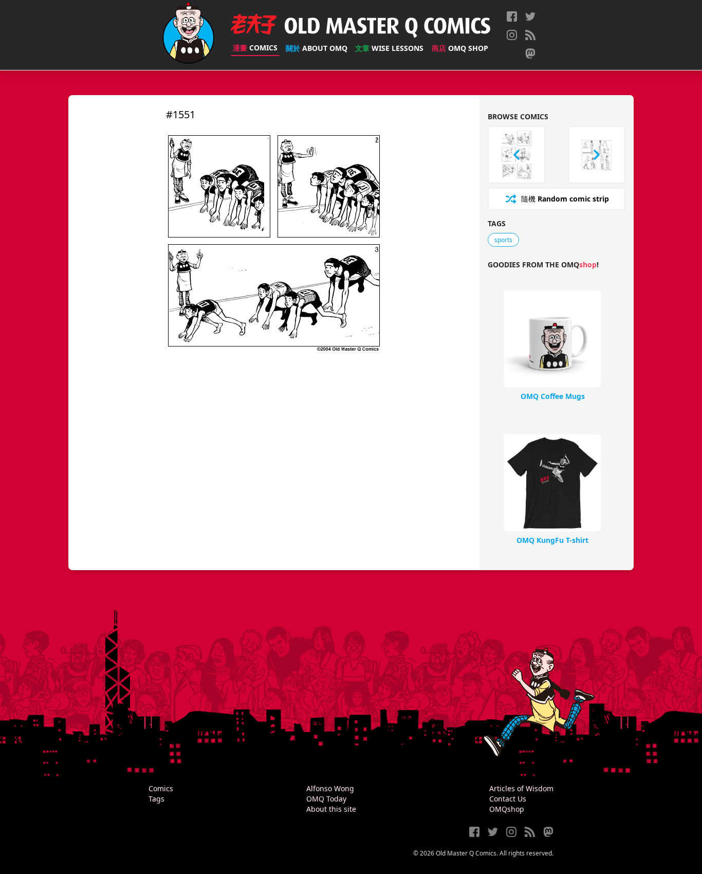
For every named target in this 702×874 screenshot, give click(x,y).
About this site (331, 809)
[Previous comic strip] (516, 155)
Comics (255, 47)
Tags (156, 799)
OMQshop (506, 809)
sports (503, 239)
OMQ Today (326, 799)
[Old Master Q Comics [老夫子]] (188, 35)
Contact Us (507, 799)
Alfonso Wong (330, 788)
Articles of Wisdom (521, 788)
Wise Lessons (389, 48)
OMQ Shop (460, 48)
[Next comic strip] (596, 155)
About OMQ (316, 48)
